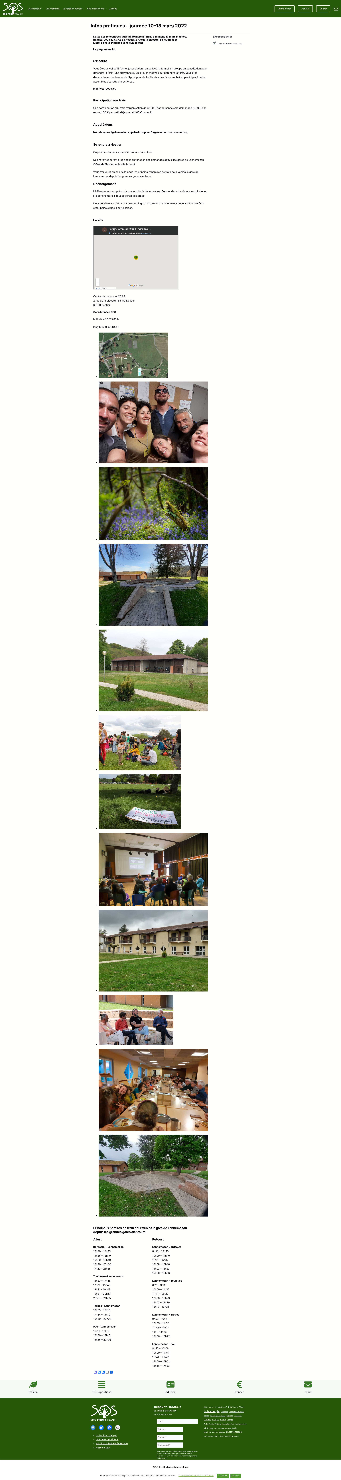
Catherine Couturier (236, 1412)
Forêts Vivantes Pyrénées (212, 1424)
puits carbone (208, 1436)
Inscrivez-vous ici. (104, 88)
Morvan (222, 1432)
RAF (216, 1436)
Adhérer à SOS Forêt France (112, 1443)
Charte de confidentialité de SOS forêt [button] (196, 1475)
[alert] (230, 43)
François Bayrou (241, 1424)
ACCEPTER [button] (222, 1476)
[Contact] (336, 8)
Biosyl (241, 1407)
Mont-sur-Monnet (211, 1432)
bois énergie (212, 1411)
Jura (206, 1428)
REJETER (235, 1476)
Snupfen (228, 1436)
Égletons (235, 1436)
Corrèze (230, 1416)
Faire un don (103, 1447)
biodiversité (222, 1407)
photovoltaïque (234, 1431)
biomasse (233, 1407)
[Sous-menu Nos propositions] (105, 8)
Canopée (224, 1412)
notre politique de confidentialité (178, 1456)
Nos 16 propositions (107, 1439)
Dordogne (215, 1420)
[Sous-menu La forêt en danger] (83, 8)
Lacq (211, 1428)
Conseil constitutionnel (217, 1416)
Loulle (234, 1428)
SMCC (221, 1436)
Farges (230, 1420)
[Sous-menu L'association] (42, 8)
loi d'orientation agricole (222, 1428)
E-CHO (223, 1420)
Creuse (207, 1419)
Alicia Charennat (210, 1407)
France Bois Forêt (228, 1424)
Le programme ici (104, 49)
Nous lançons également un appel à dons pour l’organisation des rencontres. (140, 132)
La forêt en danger (106, 1435)
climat (206, 1416)
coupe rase (238, 1416)
